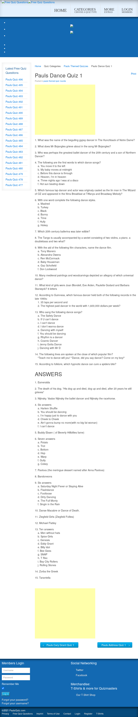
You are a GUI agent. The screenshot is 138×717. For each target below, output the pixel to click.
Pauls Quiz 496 (14, 79)
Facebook (81, 675)
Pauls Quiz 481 (14, 163)
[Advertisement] (65, 110)
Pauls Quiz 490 (14, 113)
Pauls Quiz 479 (14, 174)
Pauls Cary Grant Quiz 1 (60, 645)
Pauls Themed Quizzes (76, 66)
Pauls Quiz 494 (14, 90)
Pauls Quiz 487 (14, 129)
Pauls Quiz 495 (14, 85)
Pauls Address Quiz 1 (114, 645)
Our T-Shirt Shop (85, 695)
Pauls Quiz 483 (14, 151)
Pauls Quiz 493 (14, 96)
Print (133, 73)
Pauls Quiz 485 (14, 140)
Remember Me (10, 684)
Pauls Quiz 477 (14, 185)
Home (38, 66)
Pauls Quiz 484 (14, 146)
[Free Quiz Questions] (15, 2)
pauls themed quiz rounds (54, 80)
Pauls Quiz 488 (14, 124)
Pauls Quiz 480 (14, 168)
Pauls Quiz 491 (14, 107)
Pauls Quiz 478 (14, 179)
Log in (6, 694)
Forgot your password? (15, 699)
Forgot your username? (15, 703)
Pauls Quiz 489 (14, 118)
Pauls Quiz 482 (14, 157)
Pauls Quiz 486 (14, 135)
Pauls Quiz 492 (14, 101)
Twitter (79, 670)
